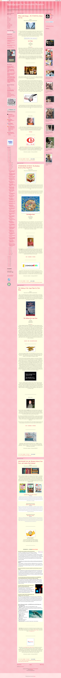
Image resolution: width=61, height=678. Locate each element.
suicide (27, 160)
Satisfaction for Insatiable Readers (25, 4)
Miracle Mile (8, 26)
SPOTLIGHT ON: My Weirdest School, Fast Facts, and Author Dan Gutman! (30, 462)
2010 (9, 264)
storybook (33, 282)
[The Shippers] (52, 54)
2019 (9, 158)
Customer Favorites (9, 24)
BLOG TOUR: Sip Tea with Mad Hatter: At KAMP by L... (11, 233)
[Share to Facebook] (33, 158)
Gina (51, 14)
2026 (9, 149)
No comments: (27, 158)
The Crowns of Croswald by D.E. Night (12, 201)
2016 (9, 256)
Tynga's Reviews (10, 114)
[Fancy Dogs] (48, 51)
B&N (28, 340)
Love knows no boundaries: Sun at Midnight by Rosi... (11, 230)
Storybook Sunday (36, 282)
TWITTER (30, 131)
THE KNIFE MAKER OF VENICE (11, 121)
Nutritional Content (9, 25)
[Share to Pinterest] (34, 158)
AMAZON (25, 340)
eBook (28, 455)
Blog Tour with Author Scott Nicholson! (10, 43)
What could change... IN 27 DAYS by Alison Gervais (12, 171)
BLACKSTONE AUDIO (33, 340)
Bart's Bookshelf (10, 123)
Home (31, 664)
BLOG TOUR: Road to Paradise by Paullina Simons (11, 45)
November (10, 164)
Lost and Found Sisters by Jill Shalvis (12, 236)
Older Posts (42, 664)
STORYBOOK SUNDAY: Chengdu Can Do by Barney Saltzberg (12, 228)
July (9, 169)
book (31, 47)
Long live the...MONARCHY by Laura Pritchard (12, 193)
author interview (24, 660)
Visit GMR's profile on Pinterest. (50, 26)
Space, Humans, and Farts (30, 515)
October (10, 165)
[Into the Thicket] (48, 59)
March (10, 251)
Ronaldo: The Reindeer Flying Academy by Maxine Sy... (12, 216)
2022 (9, 154)
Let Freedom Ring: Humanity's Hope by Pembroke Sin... (12, 241)
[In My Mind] (48, 57)
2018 (9, 160)
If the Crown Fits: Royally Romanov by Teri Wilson (12, 214)
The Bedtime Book (30, 214)
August (10, 168)
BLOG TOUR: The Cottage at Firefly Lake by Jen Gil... (12, 219)
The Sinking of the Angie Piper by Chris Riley (12, 177)
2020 (9, 157)
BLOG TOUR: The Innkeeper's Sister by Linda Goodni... (12, 182)
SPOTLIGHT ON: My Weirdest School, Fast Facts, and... (12, 179)
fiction (30, 455)
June (9, 247)
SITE (26, 425)
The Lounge (8, 23)
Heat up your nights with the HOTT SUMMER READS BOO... (12, 238)
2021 (9, 156)
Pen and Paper (10, 119)
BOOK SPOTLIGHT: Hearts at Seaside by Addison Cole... (11, 190)
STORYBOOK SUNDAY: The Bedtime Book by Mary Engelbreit (29, 167)
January (10, 254)
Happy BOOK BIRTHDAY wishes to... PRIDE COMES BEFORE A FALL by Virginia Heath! (11, 70)
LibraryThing (9, 88)
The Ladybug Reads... (11, 132)
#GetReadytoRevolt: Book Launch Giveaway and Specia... (12, 206)
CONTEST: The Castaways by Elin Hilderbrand (11, 41)
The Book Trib (9, 93)
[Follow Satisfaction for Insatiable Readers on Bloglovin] (49, 22)
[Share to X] (32, 158)
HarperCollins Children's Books (30, 647)
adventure (23, 455)
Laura (24, 647)
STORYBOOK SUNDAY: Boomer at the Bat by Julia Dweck (12, 245)
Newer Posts (19, 664)
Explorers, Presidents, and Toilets (30, 504)
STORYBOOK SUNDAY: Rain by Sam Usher (12, 211)
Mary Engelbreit (29, 282)
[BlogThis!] (31, 158)
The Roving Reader (9, 36)
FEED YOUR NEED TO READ (13, 7)
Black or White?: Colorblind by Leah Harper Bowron (11, 199)
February (10, 253)
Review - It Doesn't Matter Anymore (11, 134)
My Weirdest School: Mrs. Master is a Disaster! (30, 494)
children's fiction (32, 660)
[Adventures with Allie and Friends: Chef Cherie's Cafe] (48, 62)
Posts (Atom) (22, 666)
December (10, 162)
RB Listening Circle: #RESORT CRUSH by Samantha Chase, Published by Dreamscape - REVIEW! (11, 74)
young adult (30, 160)
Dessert (8, 21)
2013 (9, 260)
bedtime (23, 282)
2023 (9, 153)
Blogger (32, 669)
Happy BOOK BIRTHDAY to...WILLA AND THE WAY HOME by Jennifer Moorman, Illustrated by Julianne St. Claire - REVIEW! (11, 81)
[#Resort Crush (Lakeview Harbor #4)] (50, 51)
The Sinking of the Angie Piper (30, 318)
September (10, 166)
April (9, 250)
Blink (22, 160)
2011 (9, 263)
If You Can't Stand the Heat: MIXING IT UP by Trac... (12, 225)
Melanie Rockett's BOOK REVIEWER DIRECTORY (10, 90)
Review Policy (9, 19)
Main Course (8, 20)
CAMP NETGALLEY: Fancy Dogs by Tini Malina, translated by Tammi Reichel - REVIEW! (11, 77)
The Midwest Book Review (10, 94)
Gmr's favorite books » (51, 66)
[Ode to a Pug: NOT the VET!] (47, 62)
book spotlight (28, 660)
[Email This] (30, 158)
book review (24, 160)
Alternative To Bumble (11, 124)
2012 (9, 261)
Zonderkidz (33, 160)
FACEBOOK (30, 425)
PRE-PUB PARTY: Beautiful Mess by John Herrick (12, 185)
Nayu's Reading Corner (11, 126)
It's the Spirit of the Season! (10, 47)
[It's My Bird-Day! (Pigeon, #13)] (50, 62)
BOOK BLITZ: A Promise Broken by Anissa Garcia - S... (11, 222)
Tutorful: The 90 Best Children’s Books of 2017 (11, 96)
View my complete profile (51, 17)
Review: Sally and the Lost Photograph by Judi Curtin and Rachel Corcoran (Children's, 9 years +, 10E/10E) (11, 129)
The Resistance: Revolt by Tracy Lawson (12, 203)
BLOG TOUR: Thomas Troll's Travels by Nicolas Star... (12, 196)
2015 (9, 257)
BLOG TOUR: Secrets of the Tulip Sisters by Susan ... (12, 209)
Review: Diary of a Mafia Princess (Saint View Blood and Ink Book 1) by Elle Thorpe (11, 116)
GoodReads (8, 87)
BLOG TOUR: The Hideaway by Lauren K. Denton (11, 38)
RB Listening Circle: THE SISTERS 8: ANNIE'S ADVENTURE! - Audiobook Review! (10, 67)
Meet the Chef (9, 18)
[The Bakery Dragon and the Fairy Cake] (47, 65)
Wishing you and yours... (12, 243)
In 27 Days (30, 41)
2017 (20, 160)
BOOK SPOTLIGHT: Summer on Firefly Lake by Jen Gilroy (11, 188)
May (9, 249)
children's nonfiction (36, 660)
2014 (9, 259)
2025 (9, 150)
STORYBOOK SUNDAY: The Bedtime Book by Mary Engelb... (12, 174)
